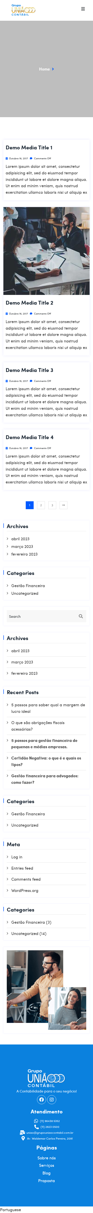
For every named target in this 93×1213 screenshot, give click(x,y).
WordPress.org (24, 890)
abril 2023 (20, 538)
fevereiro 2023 (24, 554)
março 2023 (22, 546)
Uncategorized (24, 593)
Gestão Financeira (28, 585)
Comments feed (26, 879)
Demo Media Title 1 (29, 147)
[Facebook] (41, 1099)
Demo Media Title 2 (29, 302)
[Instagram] (51, 1099)
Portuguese (10, 1209)
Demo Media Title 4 (29, 437)
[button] (83, 8)
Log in (16, 857)
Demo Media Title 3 (29, 370)
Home (44, 69)
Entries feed (22, 868)
